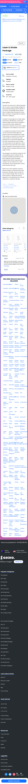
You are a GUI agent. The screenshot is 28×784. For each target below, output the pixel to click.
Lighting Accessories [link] (6, 503)
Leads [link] (10, 421)
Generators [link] (6, 308)
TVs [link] (21, 304)
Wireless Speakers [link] (17, 350)
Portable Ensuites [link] (5, 369)
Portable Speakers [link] (11, 346)
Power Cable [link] (22, 458)
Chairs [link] (10, 284)
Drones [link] (5, 296)
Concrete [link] (17, 356)
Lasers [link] (16, 332)
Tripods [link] (22, 482)
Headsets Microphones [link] (18, 443)
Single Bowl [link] (5, 333)
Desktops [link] (11, 385)
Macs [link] (4, 407)
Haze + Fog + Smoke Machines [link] (17, 477)
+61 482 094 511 (15, 6)
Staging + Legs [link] (17, 515)
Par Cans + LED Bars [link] (11, 510)
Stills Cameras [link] (5, 476)
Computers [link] (6, 381)
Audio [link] (4, 385)
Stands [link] (16, 482)
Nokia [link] (10, 423)
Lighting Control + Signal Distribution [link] (12, 504)
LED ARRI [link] (11, 498)
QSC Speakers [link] (22, 342)
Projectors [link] (6, 292)
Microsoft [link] (22, 417)
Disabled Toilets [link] (17, 365)
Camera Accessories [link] (23, 466)
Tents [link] (21, 300)
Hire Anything (7, 10)
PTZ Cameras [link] (22, 472)
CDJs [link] (21, 320)
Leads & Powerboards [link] (23, 385)
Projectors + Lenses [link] (17, 520)
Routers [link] (5, 426)
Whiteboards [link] (18, 426)
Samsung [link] (22, 421)
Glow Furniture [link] (11, 313)
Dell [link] (4, 421)
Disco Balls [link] (21, 333)
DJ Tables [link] (11, 329)
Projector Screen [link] (11, 342)
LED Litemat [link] (17, 499)
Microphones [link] (12, 288)
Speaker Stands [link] (11, 437)
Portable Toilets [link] (11, 365)
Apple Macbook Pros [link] (5, 403)
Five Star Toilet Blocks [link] (10, 376)
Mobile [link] (16, 423)
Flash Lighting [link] (22, 488)
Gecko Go (18, 562)
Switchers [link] (22, 423)
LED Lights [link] (21, 493)
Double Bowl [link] (11, 333)
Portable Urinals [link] (5, 374)
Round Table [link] (16, 329)
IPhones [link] (17, 402)
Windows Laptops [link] (22, 297)
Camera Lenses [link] (11, 297)
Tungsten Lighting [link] (22, 509)
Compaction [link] (6, 356)
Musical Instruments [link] (18, 534)
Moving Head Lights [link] (11, 338)
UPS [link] (21, 392)
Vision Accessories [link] (12, 529)
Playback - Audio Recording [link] (17, 433)
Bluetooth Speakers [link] (6, 346)
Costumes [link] (11, 300)
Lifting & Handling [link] (11, 357)
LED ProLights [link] (22, 499)
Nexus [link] (16, 324)
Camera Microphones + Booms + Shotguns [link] (6, 451)
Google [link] (5, 423)
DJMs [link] (4, 324)
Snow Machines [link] (22, 476)
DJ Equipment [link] (6, 437)
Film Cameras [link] (11, 472)
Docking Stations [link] (17, 385)
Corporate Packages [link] (17, 317)
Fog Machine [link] (22, 337)
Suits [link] (4, 304)
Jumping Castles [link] (11, 309)
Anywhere (19, 10)
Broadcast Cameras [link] (17, 466)
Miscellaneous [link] (7, 284)
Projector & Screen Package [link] (5, 352)
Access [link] (5, 360)
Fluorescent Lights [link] (6, 493)
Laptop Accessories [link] (18, 381)
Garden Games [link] (5, 365)
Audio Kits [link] (4, 432)
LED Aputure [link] (5, 499)
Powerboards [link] (18, 421)
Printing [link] (22, 374)
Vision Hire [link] (10, 534)
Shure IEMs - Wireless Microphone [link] (12, 460)
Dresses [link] (22, 292)
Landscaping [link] (23, 356)
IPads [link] (10, 402)
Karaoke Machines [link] (17, 305)
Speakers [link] (5, 288)
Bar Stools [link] (5, 317)
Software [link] (22, 396)
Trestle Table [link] (5, 329)
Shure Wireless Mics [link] (17, 459)
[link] (7, 54)
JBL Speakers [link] (17, 342)
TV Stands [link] (11, 426)
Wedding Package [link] (22, 317)
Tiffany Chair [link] (11, 317)
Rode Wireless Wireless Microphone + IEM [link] (6, 460)
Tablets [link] (17, 392)
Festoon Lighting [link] (17, 488)
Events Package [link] (5, 321)
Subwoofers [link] (23, 308)
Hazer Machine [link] (5, 342)
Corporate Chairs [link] (17, 321)
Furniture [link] (17, 300)
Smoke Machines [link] (22, 289)
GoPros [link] (17, 296)
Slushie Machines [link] (5, 301)
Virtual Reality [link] (5, 397)
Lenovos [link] (17, 417)
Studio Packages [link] (17, 509)
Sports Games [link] (22, 361)
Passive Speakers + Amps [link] (22, 449)
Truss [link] (16, 312)
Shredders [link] (6, 392)
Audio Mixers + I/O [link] (11, 433)
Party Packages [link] (11, 305)
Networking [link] (18, 389)
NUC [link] (21, 411)
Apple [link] (21, 381)
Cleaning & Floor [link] (22, 350)
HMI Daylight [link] (17, 493)
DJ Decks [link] (21, 285)
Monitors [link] (11, 389)
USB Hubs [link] (10, 417)
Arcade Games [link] (16, 361)
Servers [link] (22, 389)
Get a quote (4, 707)
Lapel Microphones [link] (23, 443)
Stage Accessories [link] (12, 515)
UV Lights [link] (16, 293)
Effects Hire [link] (5, 534)
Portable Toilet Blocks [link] (17, 375)
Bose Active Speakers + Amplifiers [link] (11, 450)
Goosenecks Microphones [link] (12, 443)
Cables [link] (11, 381)
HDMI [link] (16, 407)
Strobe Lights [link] (16, 337)
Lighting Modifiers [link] (22, 503)
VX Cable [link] (4, 466)
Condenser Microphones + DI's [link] (18, 438)
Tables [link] (16, 284)
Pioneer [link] (11, 324)
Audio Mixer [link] (21, 313)
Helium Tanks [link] (16, 309)
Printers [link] (22, 407)
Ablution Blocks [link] (22, 369)
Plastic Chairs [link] (11, 361)
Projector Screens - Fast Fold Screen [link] (11, 522)
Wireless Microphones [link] (18, 346)
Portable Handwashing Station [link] (18, 370)
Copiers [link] (5, 411)
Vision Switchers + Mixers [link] (17, 530)
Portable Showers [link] (22, 365)
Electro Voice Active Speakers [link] (17, 450)
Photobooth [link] (23, 345)
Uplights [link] (5, 336)
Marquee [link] (5, 312)
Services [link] (17, 396)
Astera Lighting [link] (5, 488)
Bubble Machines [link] (11, 476)
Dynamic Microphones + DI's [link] (6, 444)
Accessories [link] (23, 402)
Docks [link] (5, 417)
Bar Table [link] (21, 325)
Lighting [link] (17, 288)
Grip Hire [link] (10, 482)
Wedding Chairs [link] (11, 321)
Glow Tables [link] (22, 329)
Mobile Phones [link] (5, 389)
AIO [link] (15, 411)
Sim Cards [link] (10, 393)
